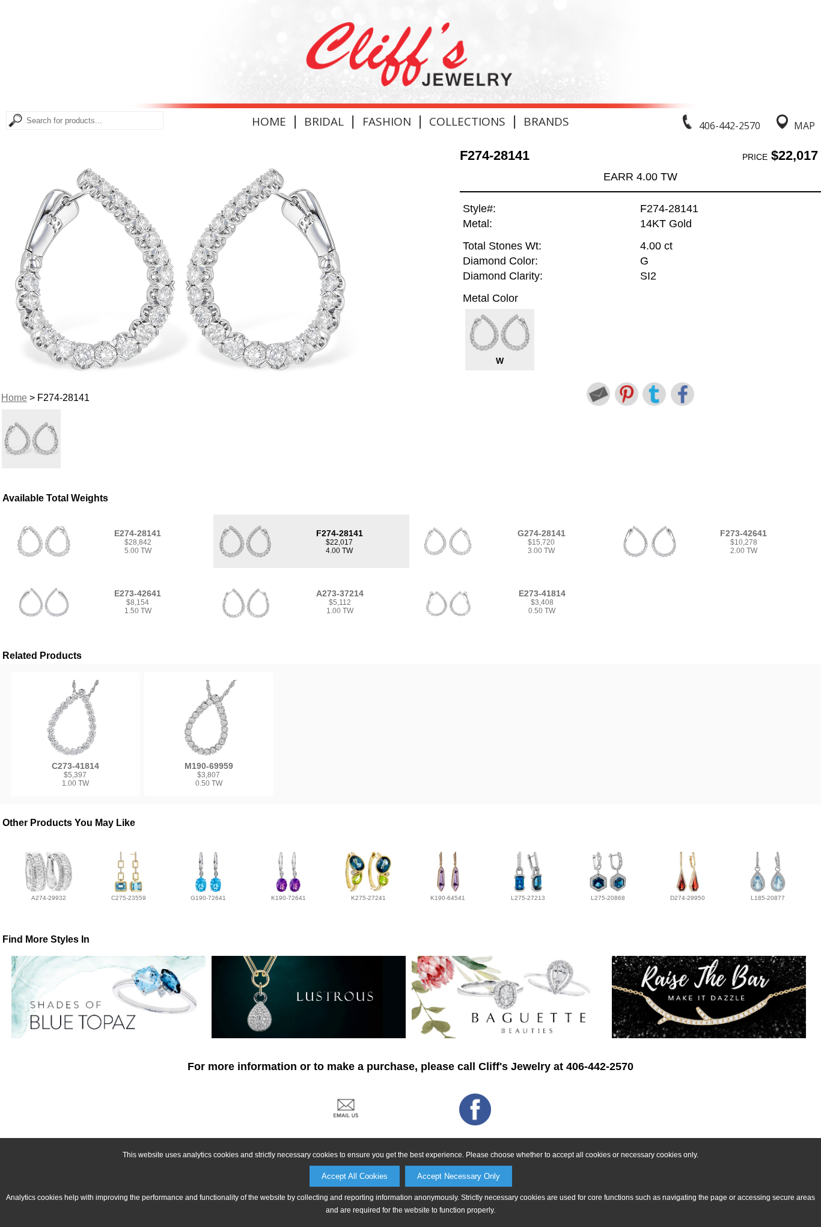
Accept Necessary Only (458, 1176)
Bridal (324, 121)
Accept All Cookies (355, 1176)
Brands (546, 121)
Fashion (386, 121)
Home (269, 121)
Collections (467, 121)
